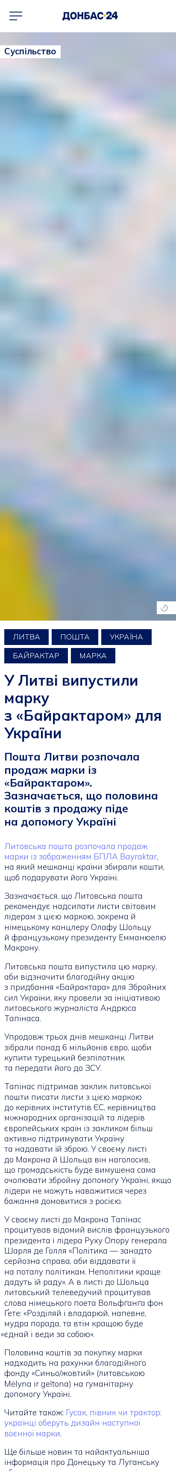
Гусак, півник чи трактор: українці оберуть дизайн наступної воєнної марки (82, 1422)
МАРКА (93, 655)
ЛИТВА (26, 636)
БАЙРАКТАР (36, 655)
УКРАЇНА (126, 636)
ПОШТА (75, 636)
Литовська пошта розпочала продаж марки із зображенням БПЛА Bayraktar (80, 851)
